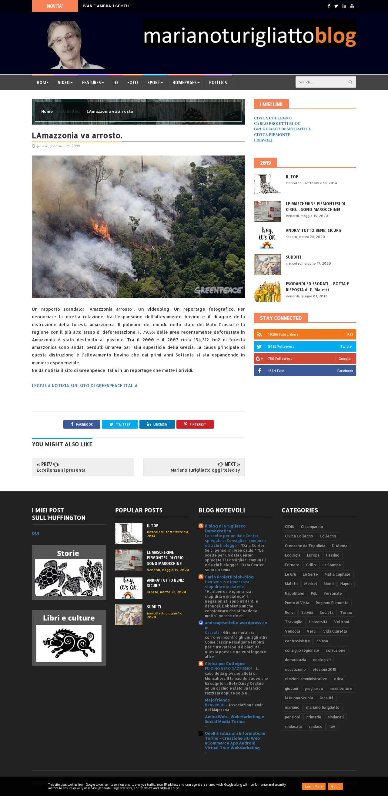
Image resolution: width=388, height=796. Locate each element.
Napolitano (294, 593)
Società (326, 612)
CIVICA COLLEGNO (273, 118)
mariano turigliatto (323, 707)
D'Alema (339, 545)
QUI (35, 533)
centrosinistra (297, 641)
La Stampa (332, 565)
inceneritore (341, 688)
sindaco (316, 726)
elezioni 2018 (324, 669)
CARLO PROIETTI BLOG (277, 123)
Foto (132, 82)
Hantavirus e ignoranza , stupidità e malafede (228, 584)
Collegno (328, 536)
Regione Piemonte (332, 602)
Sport (153, 82)
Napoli (346, 583)
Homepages (184, 82)
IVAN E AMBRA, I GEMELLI (107, 5)
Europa (313, 555)
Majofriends (217, 699)
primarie (313, 717)
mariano (292, 707)
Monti (329, 583)
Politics (218, 82)
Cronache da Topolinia (305, 545)
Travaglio (294, 622)
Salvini (307, 612)
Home (42, 82)
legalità (326, 698)
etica (338, 679)
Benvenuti (215, 704)
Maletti (291, 583)
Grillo (311, 565)
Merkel (310, 583)
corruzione (336, 650)
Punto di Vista (297, 602)
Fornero (292, 565)
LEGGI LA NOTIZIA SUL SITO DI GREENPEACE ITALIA (85, 385)
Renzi (290, 612)
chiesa (322, 641)
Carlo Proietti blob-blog (229, 576)
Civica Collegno (299, 536)
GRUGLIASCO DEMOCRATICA (282, 129)
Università (318, 622)
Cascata (212, 632)
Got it (335, 786)
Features (91, 82)
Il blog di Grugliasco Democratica (225, 528)
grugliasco (314, 688)
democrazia (295, 659)
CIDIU (289, 526)
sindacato (293, 726)
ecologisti (322, 659)
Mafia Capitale (337, 574)
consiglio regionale (302, 650)
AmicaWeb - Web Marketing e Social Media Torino (234, 719)
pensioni (292, 717)
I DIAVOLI (263, 140)
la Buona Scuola (299, 698)
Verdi (311, 631)
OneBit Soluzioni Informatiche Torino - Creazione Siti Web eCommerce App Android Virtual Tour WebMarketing (235, 740)
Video (64, 82)
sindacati (336, 717)
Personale (333, 593)
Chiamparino (312, 526)
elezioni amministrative (306, 679)
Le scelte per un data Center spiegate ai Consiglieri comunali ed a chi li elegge (235, 540)
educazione (295, 669)
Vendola (292, 631)
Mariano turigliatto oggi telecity (205, 470)
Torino (346, 612)
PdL (314, 593)
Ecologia (292, 555)
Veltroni (341, 622)
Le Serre (310, 574)
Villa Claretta (335, 631)
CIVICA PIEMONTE (272, 134)
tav (332, 726)
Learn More (314, 786)
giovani (291, 688)
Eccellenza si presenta (61, 470)
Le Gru (290, 574)
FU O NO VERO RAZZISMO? (229, 668)
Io (115, 82)
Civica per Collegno (225, 663)
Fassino (333, 555)
